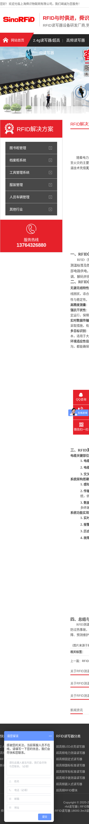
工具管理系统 (19, 172)
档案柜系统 (18, 160)
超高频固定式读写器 (69, 759)
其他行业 (16, 209)
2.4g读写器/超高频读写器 (46, 42)
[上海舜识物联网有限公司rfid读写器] (18, 25)
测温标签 (77, 265)
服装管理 (16, 185)
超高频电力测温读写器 (70, 752)
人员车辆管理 (19, 197)
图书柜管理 (18, 148)
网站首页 (17, 40)
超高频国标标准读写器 (70, 765)
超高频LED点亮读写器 (70, 746)
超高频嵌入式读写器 (69, 784)
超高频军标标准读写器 (70, 771)
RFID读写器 (62, 810)
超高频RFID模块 (66, 790)
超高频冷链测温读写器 (70, 777)
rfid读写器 (71, 806)
